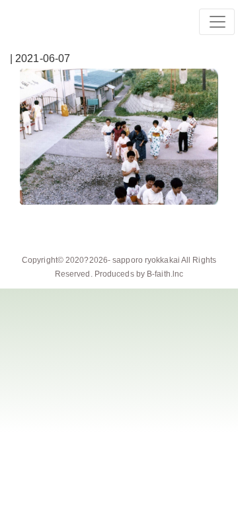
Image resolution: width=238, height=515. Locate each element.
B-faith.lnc (165, 274)
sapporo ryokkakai (146, 260)
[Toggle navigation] (217, 22)
